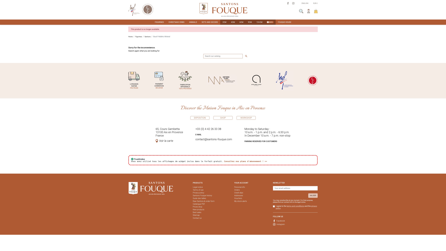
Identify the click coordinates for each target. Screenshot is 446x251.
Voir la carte (166, 140)
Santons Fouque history (202, 195)
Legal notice (198, 187)
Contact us (197, 218)
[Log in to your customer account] (308, 11)
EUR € (315, 3)
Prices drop (197, 207)
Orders (237, 190)
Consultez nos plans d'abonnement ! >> (245, 161)
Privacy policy (198, 193)
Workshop (246, 118)
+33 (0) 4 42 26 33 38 (208, 129)
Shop (223, 118)
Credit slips (238, 193)
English (305, 3)
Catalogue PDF (199, 204)
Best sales (197, 212)
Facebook (280, 221)
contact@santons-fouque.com (213, 139)
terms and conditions (295, 206)
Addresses (238, 195)
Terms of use (198, 190)
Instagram (280, 224)
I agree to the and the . (296, 207)
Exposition (200, 118)
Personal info (239, 187)
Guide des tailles (199, 198)
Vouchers (238, 198)
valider (313, 195)
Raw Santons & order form (204, 201)
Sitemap (196, 215)
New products (198, 209)
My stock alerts (240, 201)
